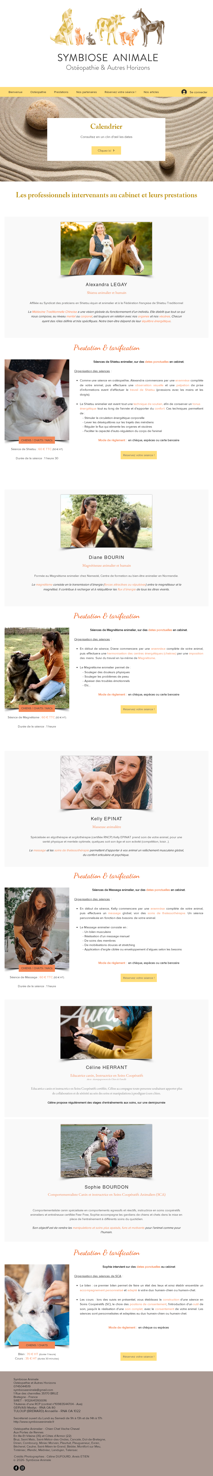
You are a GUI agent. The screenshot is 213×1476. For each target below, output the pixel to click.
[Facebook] (16, 1468)
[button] (61, 92)
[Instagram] (22, 1468)
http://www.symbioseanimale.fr (34, 1421)
